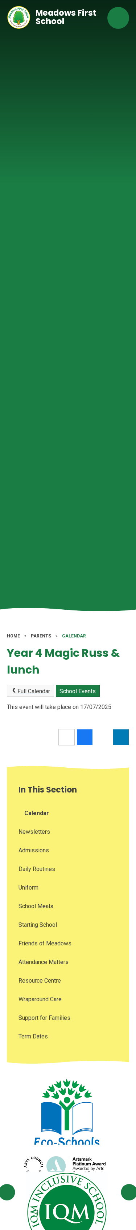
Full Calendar (33, 691)
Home (13, 636)
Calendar (74, 636)
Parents (41, 636)
